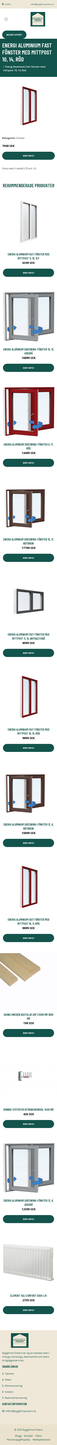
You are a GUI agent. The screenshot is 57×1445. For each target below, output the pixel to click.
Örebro (8, 4)
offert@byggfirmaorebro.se (42, 4)
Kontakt (28, 1435)
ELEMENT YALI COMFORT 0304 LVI (28, 1295)
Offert (8, 1379)
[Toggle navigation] (6, 19)
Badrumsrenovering (16, 1397)
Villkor (38, 1435)
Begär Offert (14, 34)
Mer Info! (28, 155)
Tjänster (9, 1373)
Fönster (20, 138)
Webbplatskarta (41, 1439)
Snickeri (9, 1391)
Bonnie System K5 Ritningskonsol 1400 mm (28, 1109)
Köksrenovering (14, 1385)
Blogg (18, 1435)
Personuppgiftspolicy (18, 1439)
